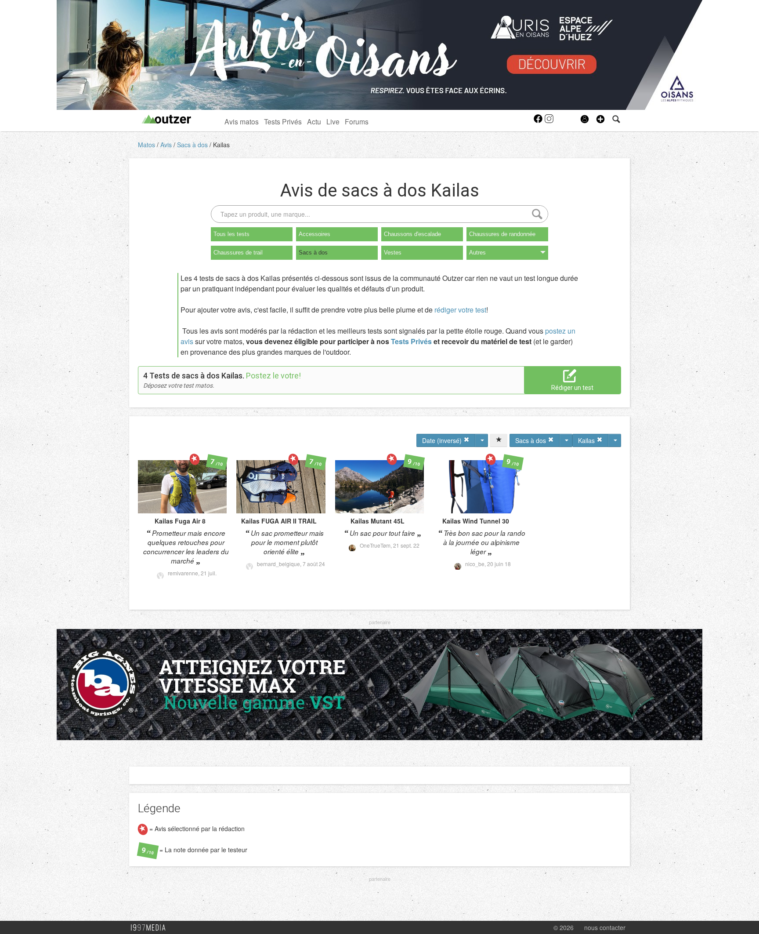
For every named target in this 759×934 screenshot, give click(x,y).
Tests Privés (283, 121)
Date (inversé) (442, 440)
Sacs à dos (193, 144)
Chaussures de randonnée (502, 234)
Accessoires (314, 234)
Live (333, 121)
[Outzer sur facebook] (538, 121)
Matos (147, 144)
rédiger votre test (460, 310)
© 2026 (563, 927)
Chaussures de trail (238, 252)
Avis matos (241, 121)
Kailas (221, 144)
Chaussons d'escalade (412, 234)
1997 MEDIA (150, 928)
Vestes (392, 252)
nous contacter (604, 927)
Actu (314, 121)
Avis (166, 144)
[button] (600, 119)
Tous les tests (231, 234)
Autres (477, 252)
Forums (357, 121)
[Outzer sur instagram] (549, 121)
